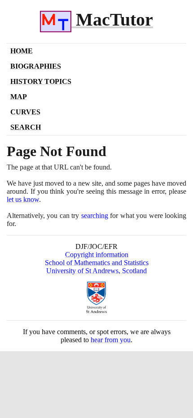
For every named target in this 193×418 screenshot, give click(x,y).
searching (94, 215)
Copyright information (96, 254)
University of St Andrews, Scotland (96, 270)
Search (25, 127)
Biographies (35, 66)
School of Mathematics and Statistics (97, 262)
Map (18, 96)
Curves (25, 112)
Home (21, 51)
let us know (23, 199)
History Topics (40, 81)
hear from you (111, 340)
